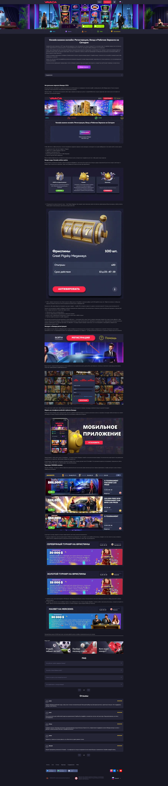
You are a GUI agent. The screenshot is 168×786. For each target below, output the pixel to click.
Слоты (48, 764)
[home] (51, 2)
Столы (57, 764)
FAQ (77, 764)
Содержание (71, 764)
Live (53, 764)
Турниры (63, 764)
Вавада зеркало (84, 67)
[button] (166, 16)
